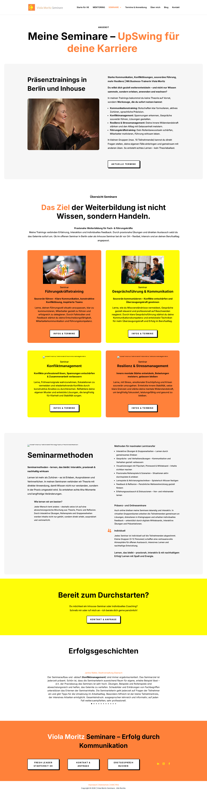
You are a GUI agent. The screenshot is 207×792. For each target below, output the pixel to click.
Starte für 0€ (83, 7)
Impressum (92, 785)
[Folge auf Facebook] (169, 763)
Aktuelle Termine (123, 164)
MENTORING (99, 7)
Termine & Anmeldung (136, 7)
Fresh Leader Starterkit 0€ (43, 764)
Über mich (155, 7)
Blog (166, 7)
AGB (112, 785)
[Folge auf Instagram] (163, 763)
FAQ (117, 785)
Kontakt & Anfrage (103, 619)
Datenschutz (104, 785)
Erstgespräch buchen (123, 764)
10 (113, 703)
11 (115, 703)
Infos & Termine (64, 333)
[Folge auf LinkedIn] (158, 763)
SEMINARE (114, 7)
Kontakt (176, 7)
